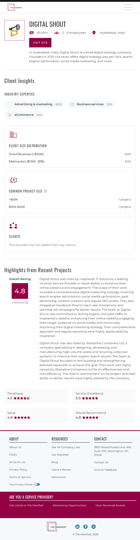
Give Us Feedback (105, 469)
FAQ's (13, 454)
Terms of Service (20, 477)
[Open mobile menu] (128, 7)
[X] (93, 527)
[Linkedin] (77, 527)
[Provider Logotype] (14, 30)
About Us (15, 447)
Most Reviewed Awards (110, 505)
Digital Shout (47, 24)
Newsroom (59, 477)
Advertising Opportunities (69, 505)
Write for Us (17, 462)
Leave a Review (61, 469)
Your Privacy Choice (20, 484)
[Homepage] (14, 7)
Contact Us (101, 462)
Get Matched (60, 454)
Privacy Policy (18, 469)
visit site (40, 42)
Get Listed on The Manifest (26, 505)
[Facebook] (85, 527)
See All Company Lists (66, 447)
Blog (55, 462)
